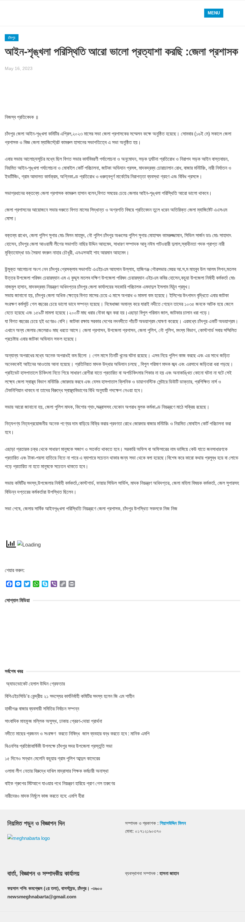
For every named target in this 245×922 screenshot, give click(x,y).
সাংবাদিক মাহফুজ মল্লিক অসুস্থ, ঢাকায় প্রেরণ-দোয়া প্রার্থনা (53, 721)
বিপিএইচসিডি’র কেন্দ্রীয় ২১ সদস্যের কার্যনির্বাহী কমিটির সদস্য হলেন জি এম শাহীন (69, 696)
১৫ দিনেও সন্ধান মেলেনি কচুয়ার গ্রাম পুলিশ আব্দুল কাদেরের (52, 758)
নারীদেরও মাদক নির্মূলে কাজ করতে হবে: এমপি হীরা (44, 796)
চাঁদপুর (11, 37)
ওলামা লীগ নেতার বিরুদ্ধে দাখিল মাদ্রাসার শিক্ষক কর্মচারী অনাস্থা (56, 771)
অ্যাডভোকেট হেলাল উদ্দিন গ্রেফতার (35, 683)
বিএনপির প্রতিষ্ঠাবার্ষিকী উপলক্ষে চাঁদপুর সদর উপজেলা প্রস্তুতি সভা (58, 746)
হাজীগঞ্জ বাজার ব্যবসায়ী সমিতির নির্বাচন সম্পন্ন (42, 708)
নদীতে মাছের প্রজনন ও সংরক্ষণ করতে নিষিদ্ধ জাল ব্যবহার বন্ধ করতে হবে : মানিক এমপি (77, 733)
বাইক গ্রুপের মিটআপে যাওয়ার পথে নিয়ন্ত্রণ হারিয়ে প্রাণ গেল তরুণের (60, 783)
